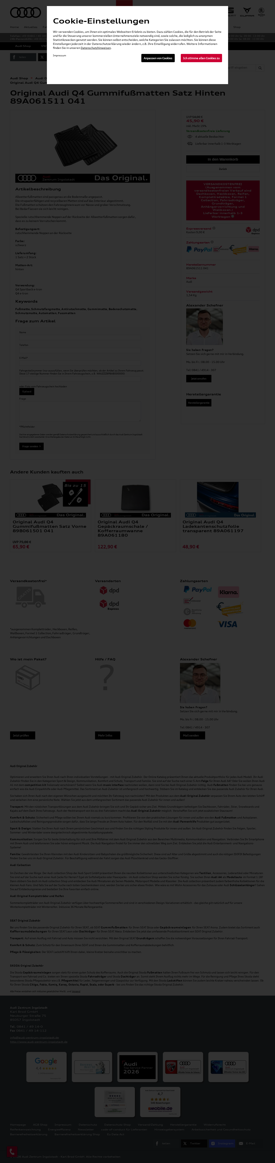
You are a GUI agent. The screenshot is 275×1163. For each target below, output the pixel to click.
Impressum (59, 55)
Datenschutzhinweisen (96, 47)
